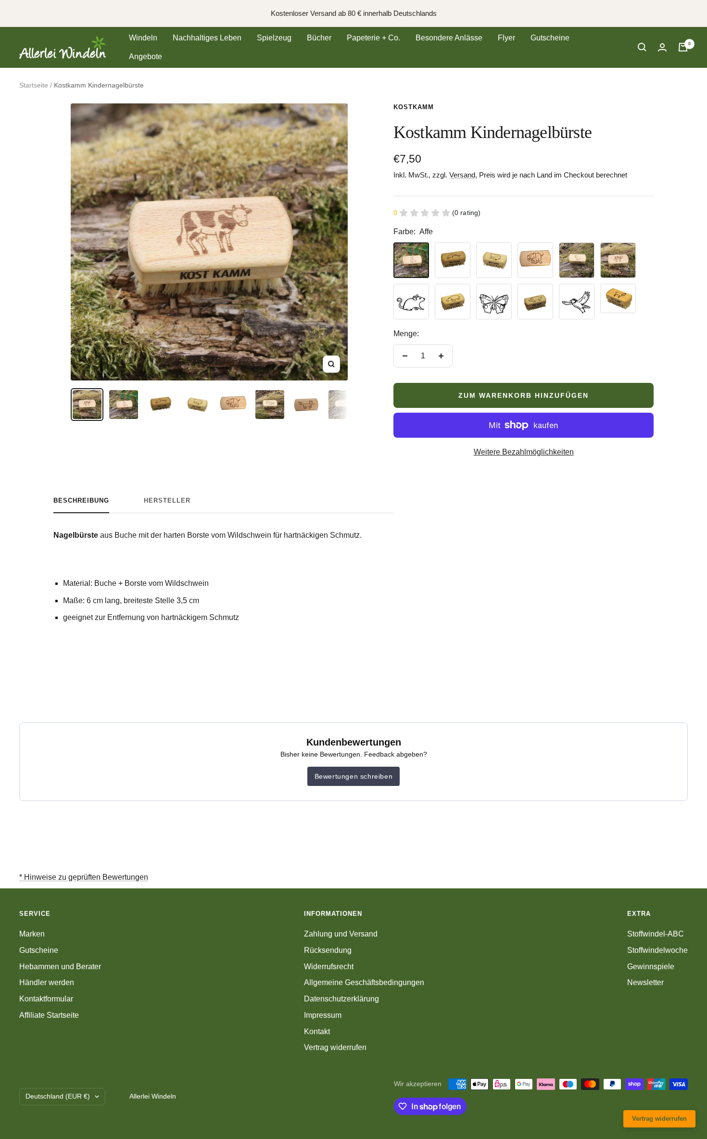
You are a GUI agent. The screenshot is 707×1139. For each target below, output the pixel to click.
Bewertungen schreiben (354, 776)
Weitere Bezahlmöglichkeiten (524, 452)
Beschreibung (81, 500)
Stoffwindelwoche (657, 950)
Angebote (145, 56)
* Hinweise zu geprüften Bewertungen (83, 877)
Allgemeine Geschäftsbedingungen (364, 982)
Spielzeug (274, 38)
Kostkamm (413, 107)
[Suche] (642, 47)
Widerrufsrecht (329, 966)
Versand (462, 175)
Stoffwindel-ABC (655, 934)
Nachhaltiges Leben (207, 38)
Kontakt (317, 1031)
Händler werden (46, 982)
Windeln (143, 38)
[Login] (662, 47)
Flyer (506, 38)
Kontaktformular (46, 999)
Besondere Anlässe (449, 38)
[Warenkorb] (683, 47)
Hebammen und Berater (60, 966)
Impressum (322, 1015)
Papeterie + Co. (373, 38)
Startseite (33, 85)
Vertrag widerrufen (335, 1047)
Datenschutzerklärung (341, 999)
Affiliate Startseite (49, 1015)
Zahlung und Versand (341, 934)
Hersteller (167, 500)
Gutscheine (549, 38)
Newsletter (645, 982)
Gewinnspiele (650, 966)
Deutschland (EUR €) (57, 1096)
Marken (32, 934)
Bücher (319, 38)
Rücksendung (328, 950)
